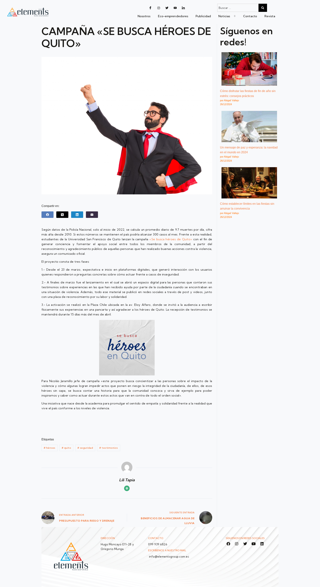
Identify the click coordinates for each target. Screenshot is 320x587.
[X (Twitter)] (62, 214)
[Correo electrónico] (92, 214)
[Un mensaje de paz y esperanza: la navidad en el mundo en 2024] (249, 126)
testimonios (108, 447)
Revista (269, 16)
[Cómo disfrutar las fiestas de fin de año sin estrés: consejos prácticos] (249, 69)
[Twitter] (167, 8)
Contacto (250, 16)
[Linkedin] (262, 544)
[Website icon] (127, 488)
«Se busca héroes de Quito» (170, 239)
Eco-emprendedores (173, 16)
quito (66, 447)
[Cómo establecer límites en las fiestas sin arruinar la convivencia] (249, 182)
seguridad (85, 447)
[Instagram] (158, 8)
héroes (49, 447)
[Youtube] (175, 8)
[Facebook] (150, 8)
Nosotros (144, 16)
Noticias (224, 16)
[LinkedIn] (183, 8)
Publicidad (203, 16)
